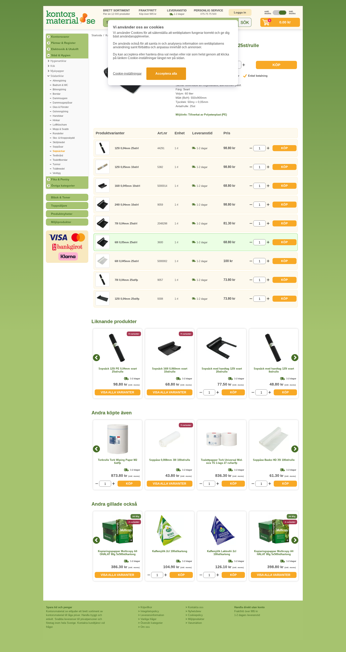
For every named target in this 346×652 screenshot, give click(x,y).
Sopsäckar (59, 151)
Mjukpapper (57, 70)
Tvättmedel (59, 168)
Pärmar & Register (63, 42)
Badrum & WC (60, 85)
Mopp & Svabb (61, 129)
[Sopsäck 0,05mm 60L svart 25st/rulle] (130, 97)
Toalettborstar (60, 160)
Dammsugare (60, 98)
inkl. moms (291, 12)
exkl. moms (267, 12)
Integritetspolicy (150, 611)
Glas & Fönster (61, 107)
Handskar (58, 116)
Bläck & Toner (60, 197)
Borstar (56, 93)
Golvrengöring (60, 111)
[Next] (294, 357)
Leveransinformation (152, 615)
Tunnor (56, 164)
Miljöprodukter (61, 222)
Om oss (145, 626)
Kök (52, 65)
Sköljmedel (59, 142)
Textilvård (58, 155)
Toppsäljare (59, 205)
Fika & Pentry (60, 179)
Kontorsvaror (60, 36)
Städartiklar (57, 75)
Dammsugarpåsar (62, 102)
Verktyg (57, 173)
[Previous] (96, 357)
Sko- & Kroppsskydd (64, 138)
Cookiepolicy (195, 615)
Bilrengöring (59, 89)
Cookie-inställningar (127, 73)
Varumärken (195, 622)
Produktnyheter (61, 213)
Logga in (240, 12)
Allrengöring (59, 80)
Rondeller (58, 133)
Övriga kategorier (63, 185)
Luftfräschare (60, 124)
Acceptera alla (166, 73)
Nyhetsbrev (194, 611)
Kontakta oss (195, 607)
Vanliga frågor (148, 619)
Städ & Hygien (60, 55)
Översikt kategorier (152, 622)
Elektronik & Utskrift (64, 49)
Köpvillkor (146, 607)
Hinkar (56, 120)
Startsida (97, 35)
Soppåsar (58, 146)
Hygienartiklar (58, 60)
